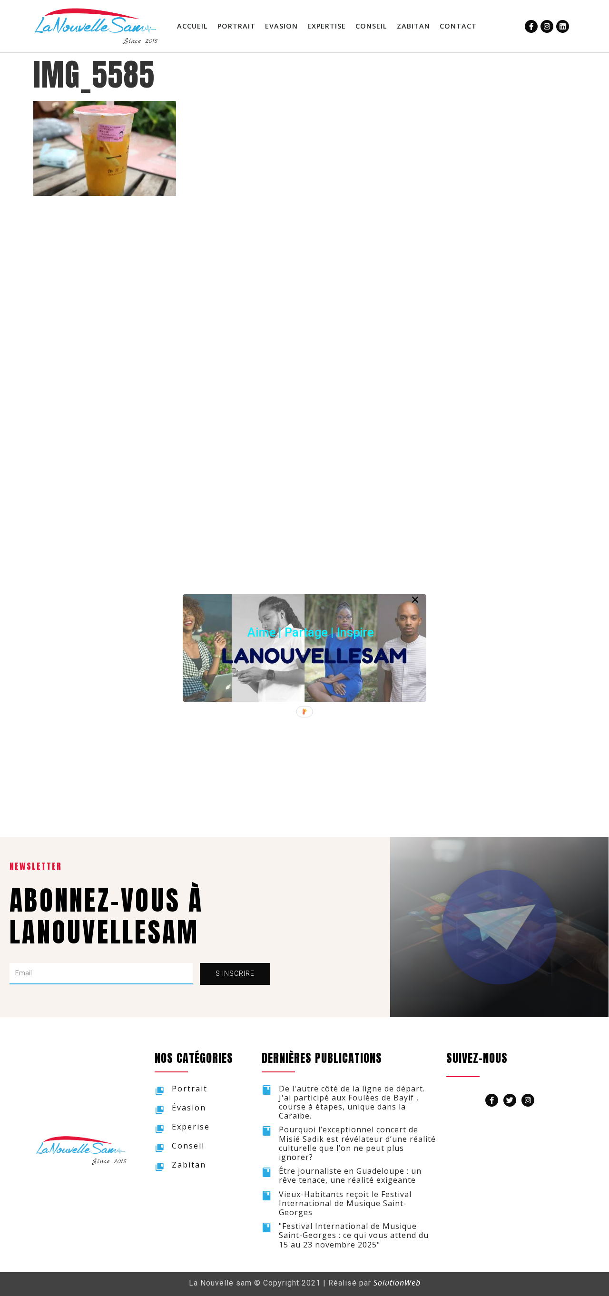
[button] (310, 632)
